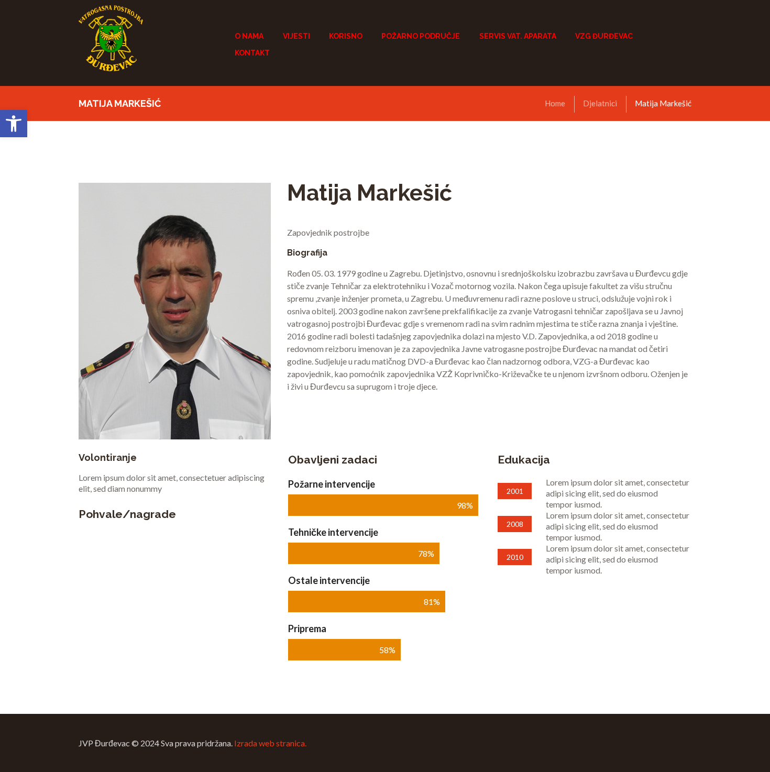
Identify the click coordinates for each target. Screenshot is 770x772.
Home (555, 103)
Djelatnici (600, 103)
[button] (13, 123)
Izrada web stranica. (270, 743)
